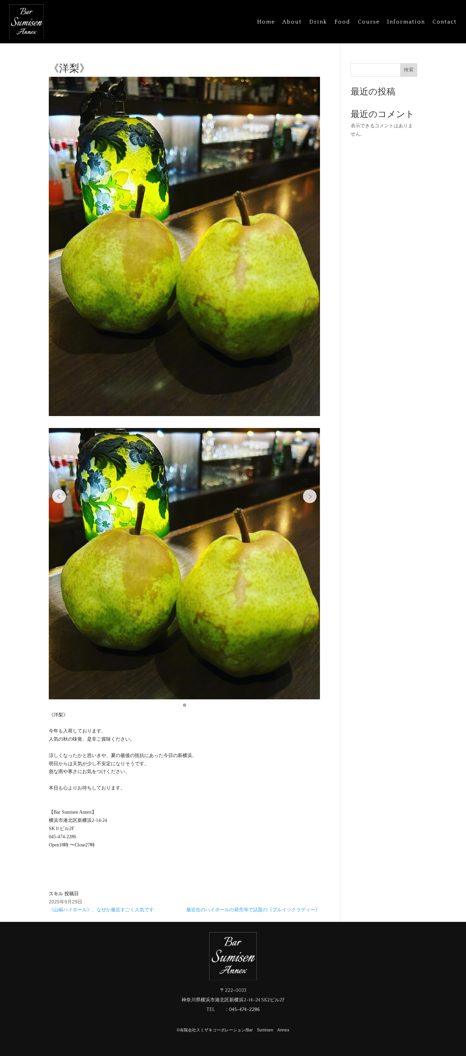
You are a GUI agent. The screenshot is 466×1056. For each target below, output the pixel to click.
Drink (318, 22)
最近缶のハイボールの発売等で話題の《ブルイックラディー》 (253, 909)
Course (369, 22)
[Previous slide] (59, 496)
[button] (184, 705)
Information (406, 22)
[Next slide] (310, 496)
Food (342, 22)
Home (266, 22)
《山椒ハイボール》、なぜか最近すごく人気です (101, 909)
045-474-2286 (244, 1009)
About (292, 22)
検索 (408, 69)
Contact (445, 22)
